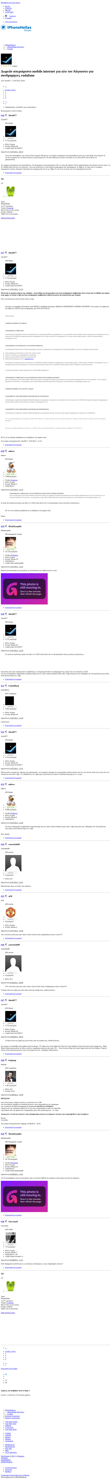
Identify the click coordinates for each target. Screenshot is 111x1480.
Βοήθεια (8, 1472)
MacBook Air (10, 1445)
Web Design (5, 1456)
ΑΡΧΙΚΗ (4, 1458)
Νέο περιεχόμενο (11, 22)
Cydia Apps (9, 1427)
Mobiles (8, 1439)
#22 (3, 732)
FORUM (8, 8)
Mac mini (8, 1449)
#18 (3, 451)
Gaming (8, 1433)
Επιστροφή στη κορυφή (13, 173)
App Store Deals (11, 1429)
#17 (3, 253)
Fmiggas (15, 555)
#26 (3, 945)
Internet (7, 1437)
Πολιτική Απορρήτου (12, 1416)
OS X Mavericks (11, 1452)
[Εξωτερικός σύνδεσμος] (24, 604)
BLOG (7, 6)
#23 (3, 784)
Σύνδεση (13, 16)
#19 (3, 526)
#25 (3, 896)
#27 (3, 1000)
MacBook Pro (10, 1447)
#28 (3, 1060)
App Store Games (11, 1422)
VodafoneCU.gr (29, 359)
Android (8, 1435)
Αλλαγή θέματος (11, 1468)
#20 (3, 614)
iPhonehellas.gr (10, 1410)
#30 (3, 1221)
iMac (7, 1450)
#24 (3, 844)
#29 (3, 1134)
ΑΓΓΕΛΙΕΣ (9, 12)
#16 (3, 115)
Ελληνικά (8, 1470)
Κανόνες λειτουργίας (12, 1418)
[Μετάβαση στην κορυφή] (1, 1464)
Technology (9, 1441)
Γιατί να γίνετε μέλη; (8, 218)
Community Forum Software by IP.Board (15, 1475)
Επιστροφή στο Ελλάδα (9, 1369)
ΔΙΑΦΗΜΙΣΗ (6, 1460)
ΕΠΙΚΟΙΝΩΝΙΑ (7, 1462)
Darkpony (20, 1456)
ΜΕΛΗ (7, 10)
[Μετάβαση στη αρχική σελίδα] (16, 31)
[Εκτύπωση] (6, 1383)
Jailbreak (8, 1425)
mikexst (14, 480)
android (10, 208)
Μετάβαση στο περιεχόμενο (10, 3)
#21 (3, 686)
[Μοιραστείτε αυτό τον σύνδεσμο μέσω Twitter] (6, 1374)
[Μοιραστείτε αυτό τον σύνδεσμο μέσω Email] (6, 1380)
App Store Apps (10, 1424)
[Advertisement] (55, 234)
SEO (13, 1456)
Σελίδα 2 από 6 (10, 90)
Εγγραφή (8, 18)
